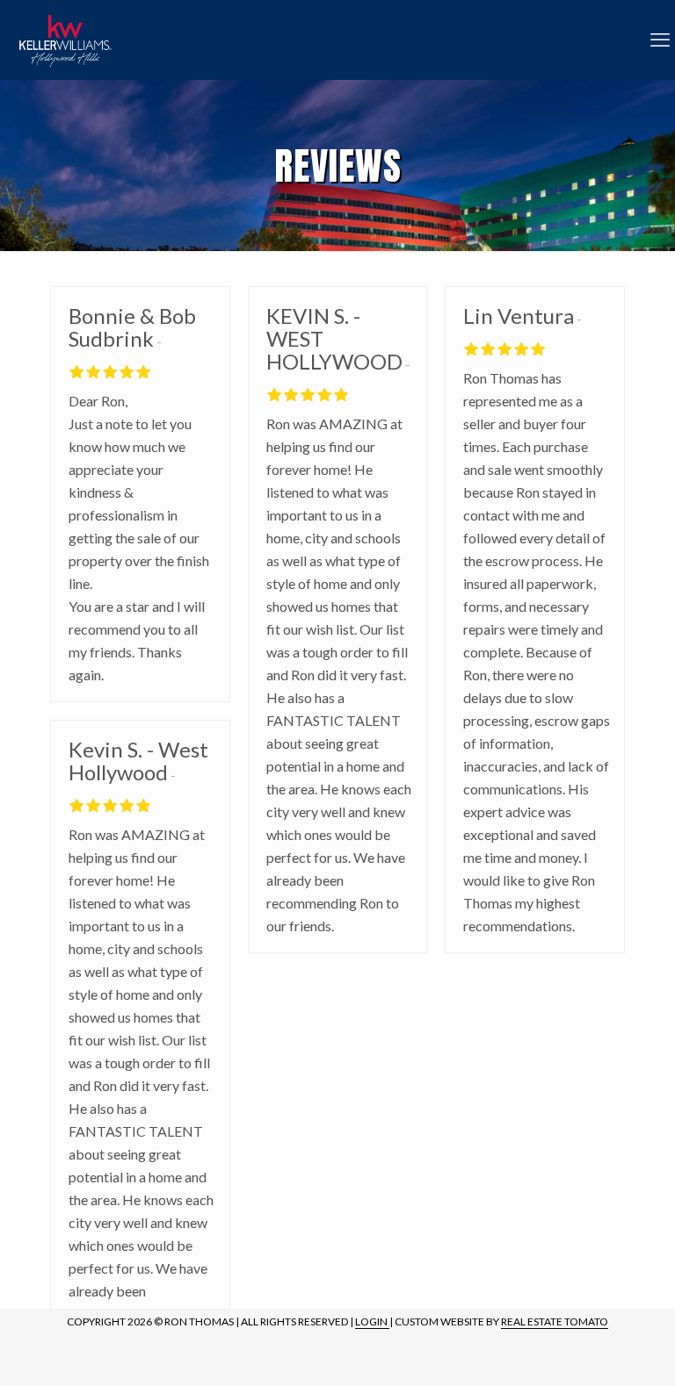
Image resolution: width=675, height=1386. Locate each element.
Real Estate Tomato (554, 1321)
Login (372, 1321)
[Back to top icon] (590, 1350)
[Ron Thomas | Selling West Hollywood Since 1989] (65, 39)
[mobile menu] (660, 39)
